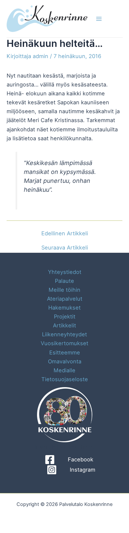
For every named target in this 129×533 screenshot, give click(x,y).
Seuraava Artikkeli (64, 247)
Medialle (64, 370)
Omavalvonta (64, 361)
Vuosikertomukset (64, 343)
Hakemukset (64, 307)
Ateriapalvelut (64, 298)
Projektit (64, 316)
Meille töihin (64, 289)
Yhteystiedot (64, 272)
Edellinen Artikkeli (64, 233)
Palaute (64, 281)
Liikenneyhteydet (64, 334)
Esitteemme (64, 352)
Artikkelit (64, 325)
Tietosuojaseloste (64, 379)
